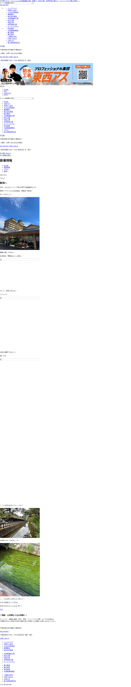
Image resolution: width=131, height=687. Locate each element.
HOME (6, 102)
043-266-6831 (4, 5)
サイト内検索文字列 (7, 3)
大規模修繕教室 (13, 30)
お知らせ (11, 40)
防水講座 (11, 28)
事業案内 (11, 14)
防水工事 (11, 20)
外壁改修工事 (12, 24)
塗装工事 (11, 22)
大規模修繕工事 (13, 18)
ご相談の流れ (12, 36)
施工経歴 (11, 34)
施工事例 (11, 32)
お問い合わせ (12, 38)
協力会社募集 (12, 16)
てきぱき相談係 (13, 12)
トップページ (12, 8)
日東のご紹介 (12, 10)
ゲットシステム (13, 26)
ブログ (6, 130)
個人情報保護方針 (14, 42)
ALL (1, 609)
